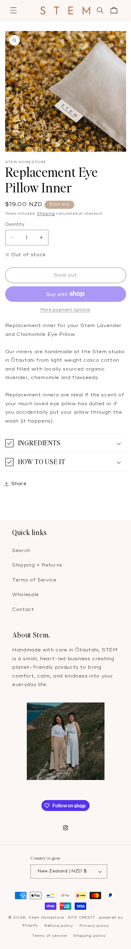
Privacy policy (94, 925)
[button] (13, 10)
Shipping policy (89, 935)
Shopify (30, 925)
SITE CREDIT (81, 917)
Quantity (15, 224)
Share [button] (19, 484)
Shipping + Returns (37, 565)
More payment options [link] (65, 309)
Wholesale (25, 595)
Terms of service (49, 935)
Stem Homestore (46, 917)
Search (21, 551)
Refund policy (58, 925)
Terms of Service (34, 580)
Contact (23, 610)
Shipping (46, 214)
